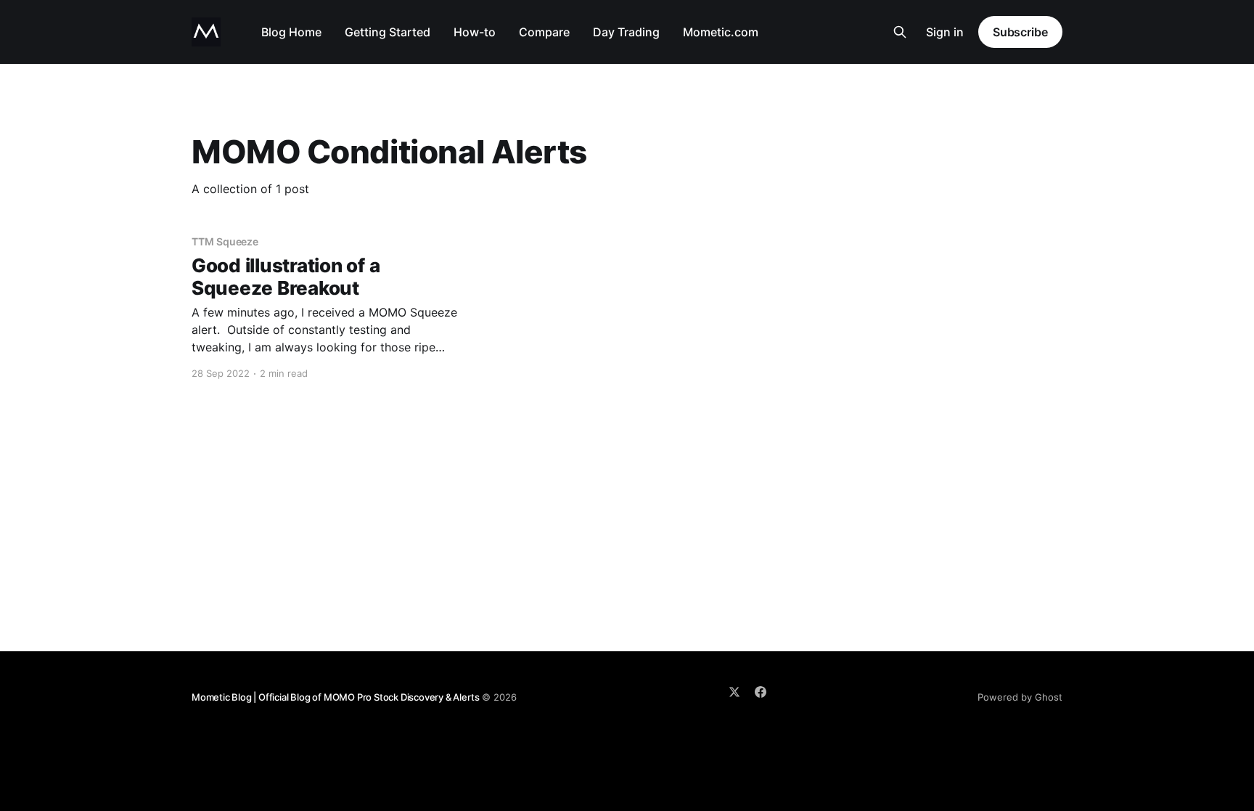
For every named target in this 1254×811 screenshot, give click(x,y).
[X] (734, 692)
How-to (475, 32)
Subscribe (1020, 32)
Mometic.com (720, 32)
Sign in (945, 32)
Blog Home (291, 32)
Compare (544, 32)
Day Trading (626, 32)
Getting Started (387, 32)
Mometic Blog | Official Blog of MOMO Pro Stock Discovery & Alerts (335, 697)
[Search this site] (899, 32)
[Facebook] (760, 692)
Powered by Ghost (1020, 697)
